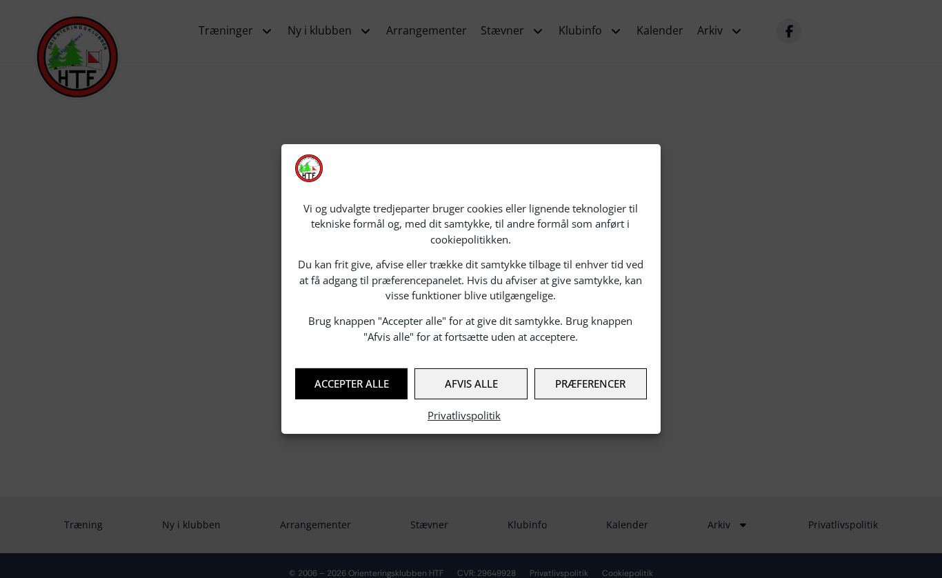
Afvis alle (471, 383)
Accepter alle (351, 383)
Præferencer (590, 383)
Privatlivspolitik (464, 415)
